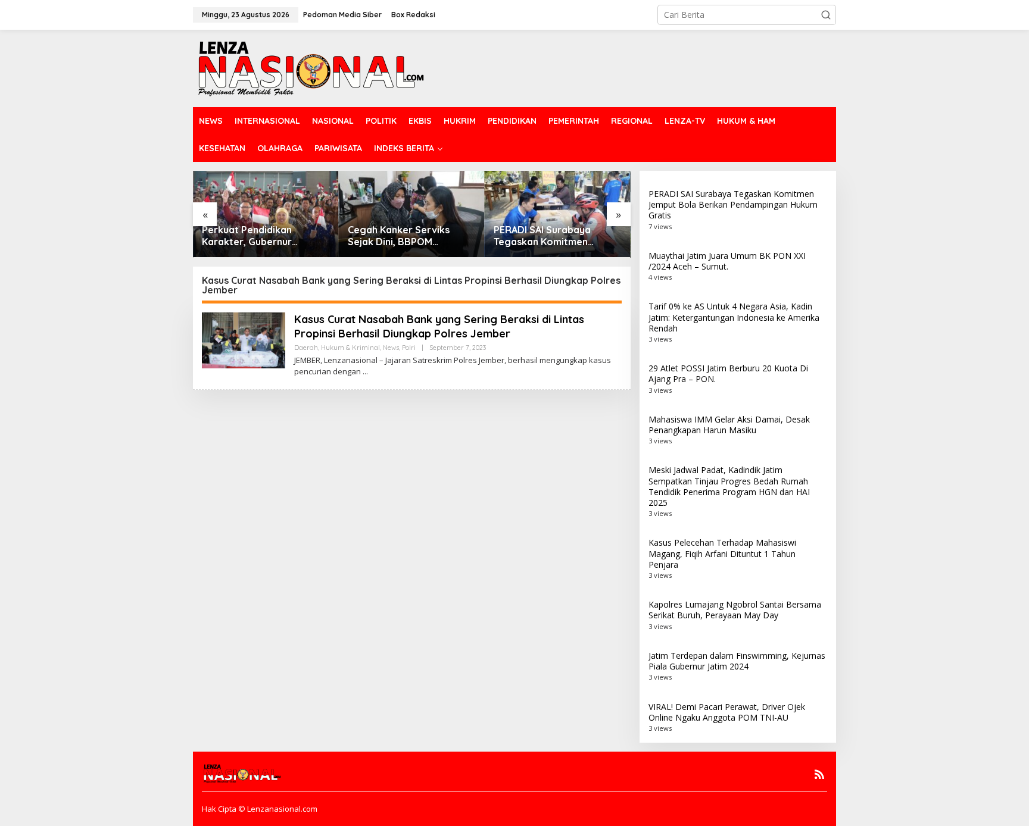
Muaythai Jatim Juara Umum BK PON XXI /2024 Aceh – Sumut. (727, 261)
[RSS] (819, 774)
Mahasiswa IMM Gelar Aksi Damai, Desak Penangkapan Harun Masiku (729, 425)
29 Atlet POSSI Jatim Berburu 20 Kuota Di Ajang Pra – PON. (728, 373)
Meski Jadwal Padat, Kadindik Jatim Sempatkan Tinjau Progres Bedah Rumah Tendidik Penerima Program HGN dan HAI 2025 (729, 486)
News (391, 347)
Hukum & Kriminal (350, 347)
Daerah (306, 347)
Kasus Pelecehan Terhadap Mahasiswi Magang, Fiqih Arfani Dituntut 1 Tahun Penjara (722, 553)
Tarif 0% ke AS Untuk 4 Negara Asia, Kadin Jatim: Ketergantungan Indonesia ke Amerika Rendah (733, 317)
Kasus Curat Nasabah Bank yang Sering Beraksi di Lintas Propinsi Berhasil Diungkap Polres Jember (439, 326)
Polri (409, 347)
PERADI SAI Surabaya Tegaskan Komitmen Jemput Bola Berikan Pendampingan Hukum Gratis (545, 236)
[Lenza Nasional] (310, 67)
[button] (826, 15)
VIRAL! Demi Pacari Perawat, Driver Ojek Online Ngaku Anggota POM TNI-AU (726, 712)
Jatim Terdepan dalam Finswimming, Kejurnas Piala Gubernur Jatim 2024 (736, 661)
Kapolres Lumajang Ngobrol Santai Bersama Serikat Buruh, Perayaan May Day (734, 610)
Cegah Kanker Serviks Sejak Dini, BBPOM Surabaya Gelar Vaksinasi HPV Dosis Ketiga (407, 236)
